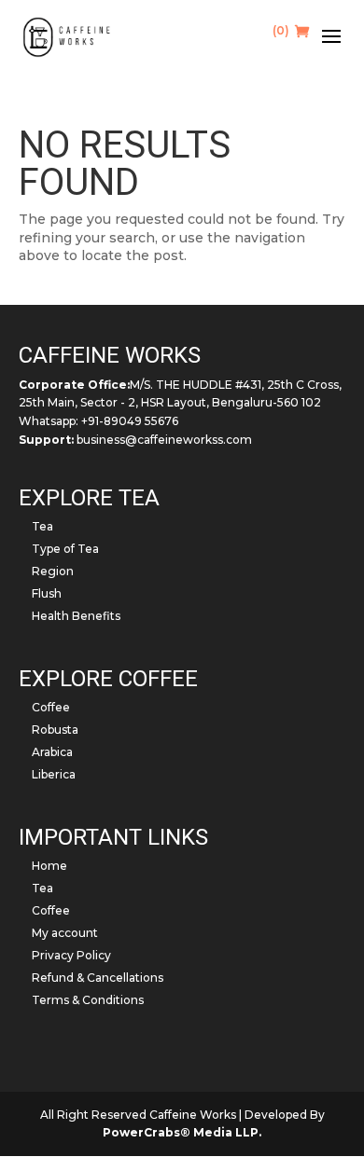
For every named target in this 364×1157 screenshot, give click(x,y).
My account (65, 933)
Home (49, 866)
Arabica (52, 752)
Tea (42, 526)
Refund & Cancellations (97, 978)
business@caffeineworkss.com (164, 440)
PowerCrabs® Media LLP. (182, 1132)
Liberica (54, 774)
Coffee (51, 707)
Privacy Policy (71, 955)
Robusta (55, 730)
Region (53, 571)
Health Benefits (76, 616)
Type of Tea (65, 549)
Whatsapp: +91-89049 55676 (98, 421)
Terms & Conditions (88, 1000)
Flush (47, 593)
